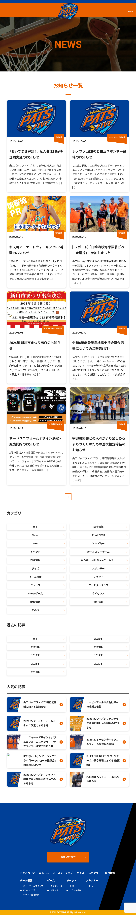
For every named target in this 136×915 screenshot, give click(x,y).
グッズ (35, 568)
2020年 (98, 663)
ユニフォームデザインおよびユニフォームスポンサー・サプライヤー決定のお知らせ (39, 742)
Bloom (35, 535)
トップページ (27, 872)
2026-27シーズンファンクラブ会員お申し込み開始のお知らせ (102, 723)
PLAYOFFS (98, 535)
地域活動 (35, 602)
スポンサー (98, 568)
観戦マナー (56, 890)
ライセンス (98, 593)
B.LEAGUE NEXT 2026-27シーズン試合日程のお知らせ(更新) (103, 760)
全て (35, 526)
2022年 (98, 655)
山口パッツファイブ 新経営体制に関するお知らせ (39, 704)
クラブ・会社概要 (31, 895)
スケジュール (56, 886)
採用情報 (110, 872)
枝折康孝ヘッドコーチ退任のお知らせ (102, 779)
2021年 (35, 663)
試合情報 (98, 602)
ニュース (35, 585)
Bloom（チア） (29, 890)
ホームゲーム (35, 593)
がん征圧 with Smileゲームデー (98, 560)
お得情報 (35, 560)
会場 (72, 886)
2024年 (98, 647)
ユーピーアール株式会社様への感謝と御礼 (102, 704)
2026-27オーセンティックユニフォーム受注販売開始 (102, 741)
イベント (35, 551)
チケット (98, 576)
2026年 (98, 638)
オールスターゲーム (98, 551)
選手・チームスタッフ (33, 886)
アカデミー (98, 543)
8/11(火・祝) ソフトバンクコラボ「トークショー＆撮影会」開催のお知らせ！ (40, 760)
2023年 (35, 655)
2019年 (35, 672)
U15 (35, 543)
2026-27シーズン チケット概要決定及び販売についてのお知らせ (39, 779)
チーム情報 (35, 576)
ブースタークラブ (98, 585)
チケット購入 (76, 890)
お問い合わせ (68, 857)
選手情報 (98, 526)
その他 (35, 610)
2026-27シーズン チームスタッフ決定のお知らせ (39, 723)
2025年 (35, 647)
